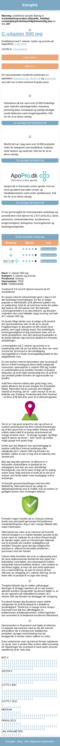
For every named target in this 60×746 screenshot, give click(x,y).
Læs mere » (30, 57)
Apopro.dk (50, 78)
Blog (19, 741)
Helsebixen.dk (20, 78)
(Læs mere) (21, 44)
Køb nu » (30, 66)
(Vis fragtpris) (20, 49)
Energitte (30, 5)
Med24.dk (35, 78)
